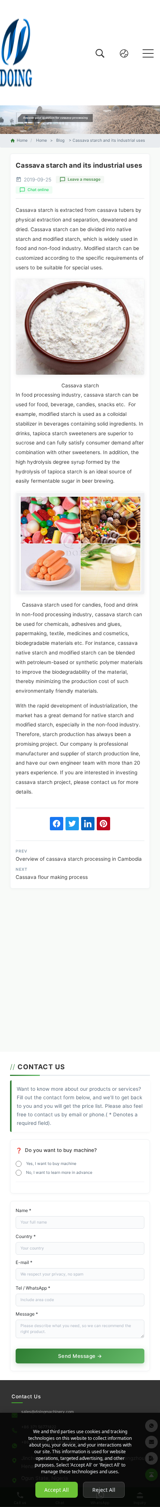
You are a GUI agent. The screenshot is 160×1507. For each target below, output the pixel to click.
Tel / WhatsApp (33, 1288)
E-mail (24, 1262)
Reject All (103, 1489)
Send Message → (80, 1356)
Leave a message (84, 179)
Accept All (56, 1489)
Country (26, 1236)
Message (27, 1314)
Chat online (38, 189)
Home (22, 140)
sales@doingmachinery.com (47, 1411)
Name (23, 1210)
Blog (60, 140)
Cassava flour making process (52, 877)
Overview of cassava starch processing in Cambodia (79, 859)
